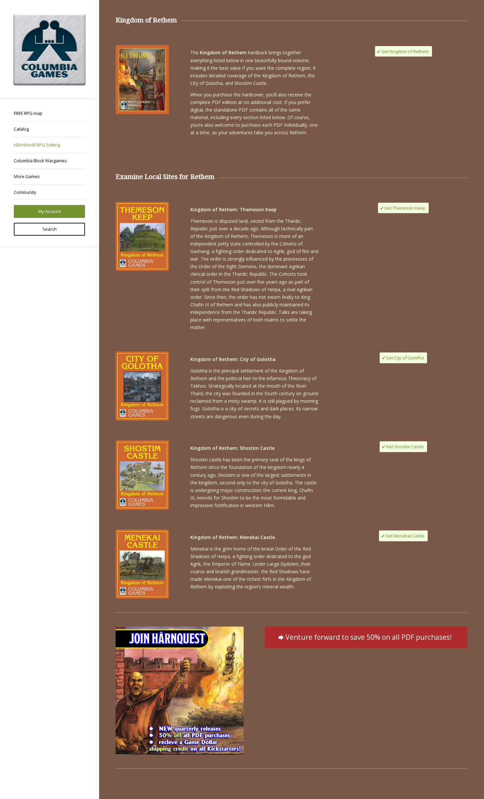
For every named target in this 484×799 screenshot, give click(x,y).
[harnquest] (180, 691)
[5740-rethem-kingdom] (142, 79)
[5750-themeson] (142, 236)
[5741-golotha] (142, 386)
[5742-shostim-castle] (142, 474)
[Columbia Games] (49, 49)
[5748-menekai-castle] (142, 564)
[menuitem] (49, 113)
